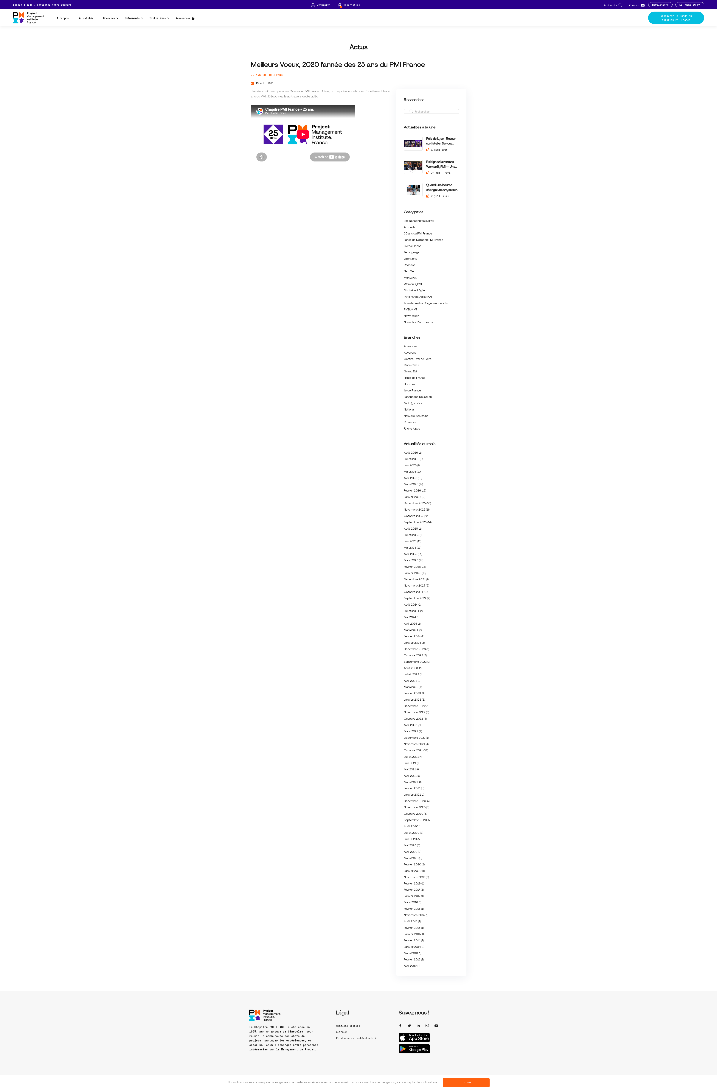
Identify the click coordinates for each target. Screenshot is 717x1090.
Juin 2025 (412, 541)
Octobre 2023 (415, 655)
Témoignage (412, 252)
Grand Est (410, 371)
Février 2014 (414, 940)
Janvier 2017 (414, 896)
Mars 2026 (413, 484)
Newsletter (411, 316)
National (409, 409)
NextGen (409, 271)
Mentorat (410, 278)
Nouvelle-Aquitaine (416, 416)
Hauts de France (415, 378)
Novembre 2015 (416, 915)
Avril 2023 (412, 681)
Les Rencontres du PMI (419, 221)
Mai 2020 (412, 845)
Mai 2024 (411, 617)
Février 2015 (414, 928)
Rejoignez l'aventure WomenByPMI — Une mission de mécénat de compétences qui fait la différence (442, 165)
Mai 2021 (411, 769)
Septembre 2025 (418, 522)
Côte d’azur (411, 365)
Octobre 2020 (415, 814)
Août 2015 (412, 921)
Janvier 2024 (414, 643)
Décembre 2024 (416, 579)
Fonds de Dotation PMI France (423, 240)
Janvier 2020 (414, 871)
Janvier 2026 (414, 497)
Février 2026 (415, 490)
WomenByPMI (413, 284)
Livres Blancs (412, 246)
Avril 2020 (412, 852)
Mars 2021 (412, 782)
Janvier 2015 (414, 934)
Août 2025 (412, 529)
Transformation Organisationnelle (426, 303)
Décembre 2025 (417, 503)
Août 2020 (412, 826)
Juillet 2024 (413, 611)
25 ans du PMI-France (267, 75)
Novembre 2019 (416, 877)
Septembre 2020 (417, 820)
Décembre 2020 (416, 801)
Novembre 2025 (417, 510)
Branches (109, 18)
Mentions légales (348, 1025)
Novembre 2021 (416, 744)
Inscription (352, 5)
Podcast (409, 265)
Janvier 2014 (414, 947)
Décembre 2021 (416, 738)
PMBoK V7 (410, 309)
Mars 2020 (413, 858)
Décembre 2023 (416, 649)
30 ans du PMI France (418, 233)
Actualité (410, 227)
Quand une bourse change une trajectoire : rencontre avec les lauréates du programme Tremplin (442, 188)
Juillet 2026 (413, 459)
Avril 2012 (412, 966)
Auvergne (410, 353)
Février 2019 (414, 883)
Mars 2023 (413, 687)
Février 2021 (414, 788)
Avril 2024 (412, 624)
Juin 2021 (411, 763)
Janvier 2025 (415, 573)
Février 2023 (414, 693)
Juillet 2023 (413, 674)
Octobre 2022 (415, 719)
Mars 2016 (412, 902)
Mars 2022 (413, 731)
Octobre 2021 (416, 750)
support (66, 4)
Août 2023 (412, 668)
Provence (410, 422)
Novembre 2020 (416, 807)
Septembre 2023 (417, 662)
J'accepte (466, 1082)
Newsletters (660, 4)
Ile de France (412, 390)
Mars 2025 (413, 560)
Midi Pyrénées (413, 403)
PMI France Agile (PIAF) (418, 297)
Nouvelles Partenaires (418, 322)
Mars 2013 (412, 953)
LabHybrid (410, 259)
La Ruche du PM (689, 4)
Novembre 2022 (416, 712)
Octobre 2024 (416, 592)
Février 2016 (414, 909)
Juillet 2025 (413, 535)
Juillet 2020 (413, 833)
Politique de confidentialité (356, 1038)
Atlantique (410, 346)
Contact (635, 5)
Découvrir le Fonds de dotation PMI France (676, 18)
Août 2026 (412, 453)
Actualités (85, 18)
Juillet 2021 (413, 757)
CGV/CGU (341, 1032)
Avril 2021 (412, 776)
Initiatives (157, 18)
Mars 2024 (413, 630)
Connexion (323, 4)
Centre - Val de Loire (418, 359)
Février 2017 (414, 890)
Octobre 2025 (416, 516)
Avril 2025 (413, 554)
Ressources (184, 18)
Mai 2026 (412, 472)
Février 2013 (414, 959)
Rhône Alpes (412, 428)
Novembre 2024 (416, 585)
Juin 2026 (412, 465)
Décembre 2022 (416, 706)
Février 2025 (415, 567)
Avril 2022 (412, 725)
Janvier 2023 (414, 700)
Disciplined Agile (414, 290)
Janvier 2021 (414, 795)
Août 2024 (412, 605)
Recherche (610, 5)
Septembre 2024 (417, 598)
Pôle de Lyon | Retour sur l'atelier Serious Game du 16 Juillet (441, 141)
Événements (132, 18)
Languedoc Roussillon (418, 397)
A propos (63, 18)
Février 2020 (414, 864)
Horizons (409, 384)
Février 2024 (414, 636)
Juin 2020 (412, 839)
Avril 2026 (413, 478)
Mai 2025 (412, 548)
